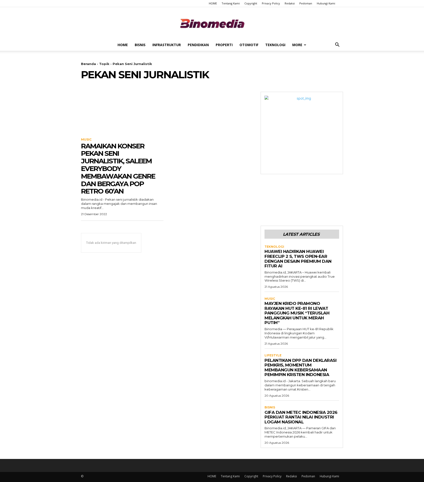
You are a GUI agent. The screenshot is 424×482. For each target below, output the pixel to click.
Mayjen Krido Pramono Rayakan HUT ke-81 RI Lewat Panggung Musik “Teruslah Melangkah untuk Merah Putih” (297, 313)
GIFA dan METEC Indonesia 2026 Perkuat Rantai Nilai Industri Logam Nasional (301, 417)
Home (123, 44)
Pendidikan (198, 44)
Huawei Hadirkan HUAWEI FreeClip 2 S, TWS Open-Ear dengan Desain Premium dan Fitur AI (298, 258)
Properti (224, 44)
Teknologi (275, 44)
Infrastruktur (166, 44)
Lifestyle (273, 355)
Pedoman (305, 3)
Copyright (250, 3)
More (297, 44)
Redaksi (290, 3)
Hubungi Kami (326, 3)
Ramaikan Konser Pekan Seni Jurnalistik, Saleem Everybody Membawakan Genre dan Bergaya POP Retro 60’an (118, 168)
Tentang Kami (231, 3)
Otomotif (248, 44)
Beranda (88, 64)
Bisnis (140, 44)
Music (86, 139)
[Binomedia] (212, 23)
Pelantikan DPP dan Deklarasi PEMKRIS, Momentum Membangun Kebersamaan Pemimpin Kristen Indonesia (300, 367)
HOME (213, 3)
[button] (337, 45)
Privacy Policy (271, 3)
